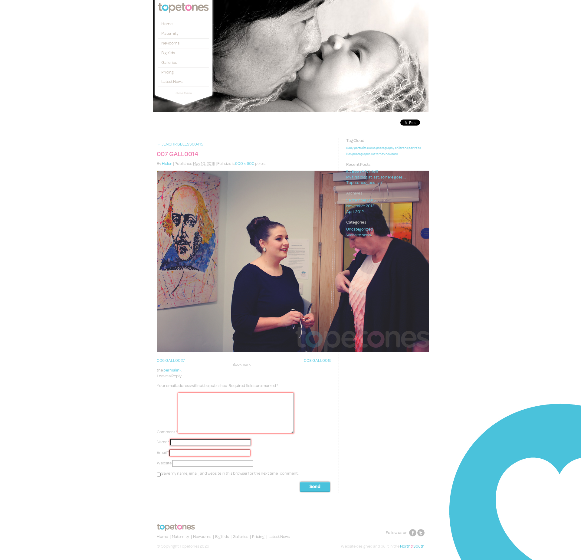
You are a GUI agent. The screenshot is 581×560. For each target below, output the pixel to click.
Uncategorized (359, 229)
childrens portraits (408, 148)
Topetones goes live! (364, 182)
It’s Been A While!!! (362, 171)
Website (164, 463)
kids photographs (358, 154)
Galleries (169, 62)
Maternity (170, 33)
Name (163, 442)
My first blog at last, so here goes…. (376, 177)
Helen (167, 163)
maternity (378, 154)
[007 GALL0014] (293, 351)
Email (163, 452)
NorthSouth (412, 546)
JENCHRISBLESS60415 (180, 144)
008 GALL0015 (317, 360)
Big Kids (168, 53)
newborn (392, 154)
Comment (167, 432)
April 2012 (355, 211)
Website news (358, 235)
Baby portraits (356, 148)
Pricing (167, 72)
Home (166, 23)
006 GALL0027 (171, 360)
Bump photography (380, 148)
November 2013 (360, 206)
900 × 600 (244, 163)
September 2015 (361, 200)
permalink (172, 370)
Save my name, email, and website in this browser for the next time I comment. (230, 473)
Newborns (170, 43)
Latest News (171, 81)
